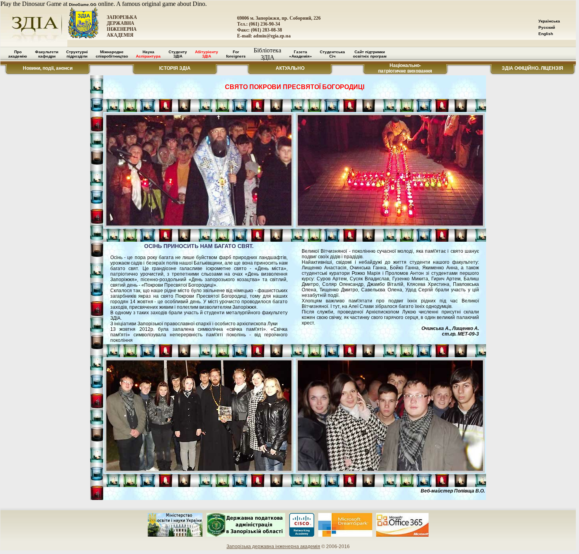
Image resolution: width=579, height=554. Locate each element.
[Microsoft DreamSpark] (345, 535)
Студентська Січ (332, 54)
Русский (546, 27)
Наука (148, 54)
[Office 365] (402, 535)
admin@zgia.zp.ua (272, 36)
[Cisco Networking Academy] (301, 535)
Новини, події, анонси (47, 68)
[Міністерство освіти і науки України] (175, 535)
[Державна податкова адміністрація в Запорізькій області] (245, 535)
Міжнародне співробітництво (112, 54)
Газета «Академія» (300, 54)
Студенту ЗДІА (178, 54)
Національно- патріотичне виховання (405, 68)
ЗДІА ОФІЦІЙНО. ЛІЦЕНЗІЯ (532, 68)
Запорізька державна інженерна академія (273, 546)
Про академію (17, 54)
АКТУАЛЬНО (290, 68)
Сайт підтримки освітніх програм (369, 54)
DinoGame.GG (82, 4)
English (545, 34)
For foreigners (236, 54)
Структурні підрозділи (77, 54)
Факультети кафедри (46, 54)
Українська (549, 21)
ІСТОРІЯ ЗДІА (175, 68)
